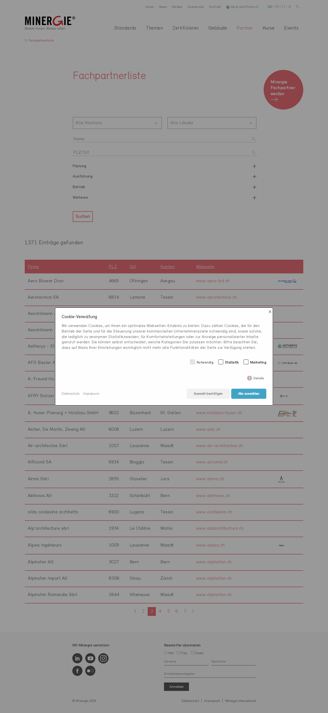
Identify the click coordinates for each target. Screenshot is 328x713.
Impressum (91, 394)
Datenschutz (71, 394)
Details (259, 377)
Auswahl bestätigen (208, 394)
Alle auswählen (248, 394)
